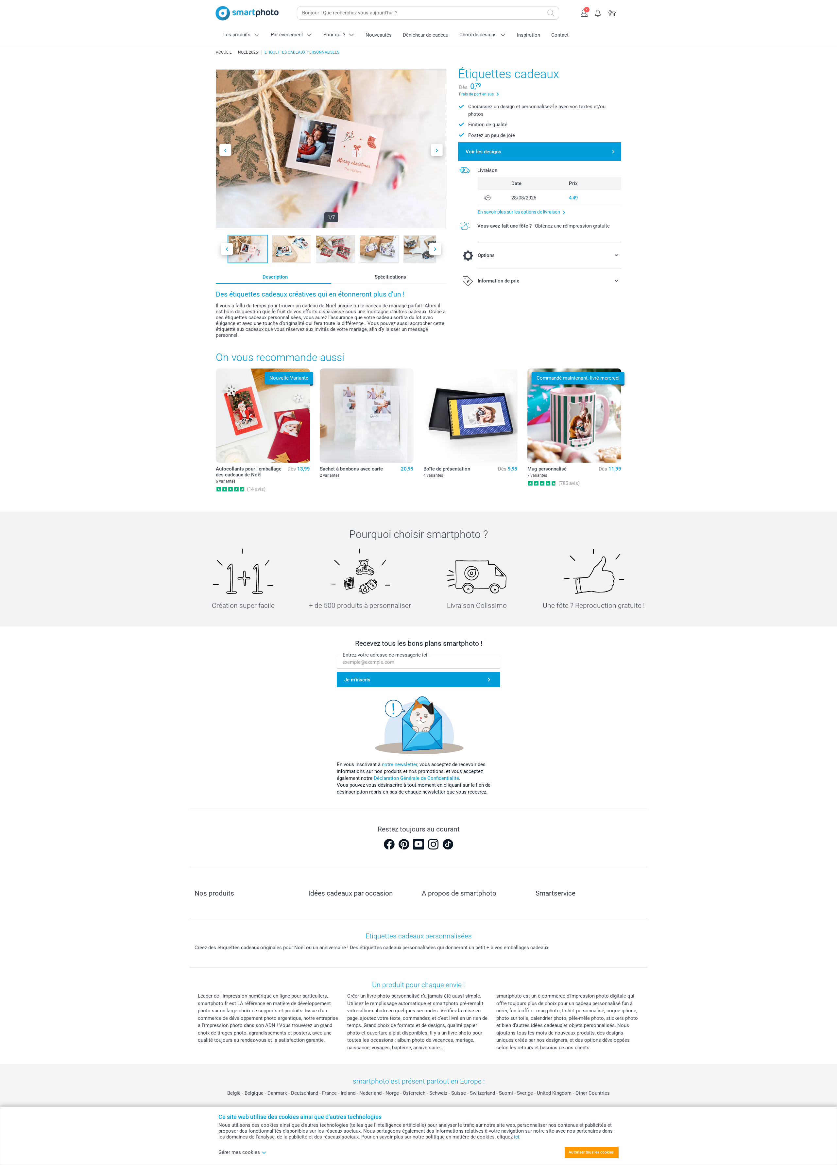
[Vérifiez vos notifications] (598, 12)
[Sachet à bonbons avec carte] (367, 415)
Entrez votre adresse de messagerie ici (385, 655)
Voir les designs (483, 152)
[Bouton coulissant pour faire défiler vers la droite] (437, 150)
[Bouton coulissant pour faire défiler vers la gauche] (225, 150)
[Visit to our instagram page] (433, 844)
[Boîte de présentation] (470, 415)
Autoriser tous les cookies (591, 1152)
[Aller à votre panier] (612, 12)
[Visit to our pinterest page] (404, 844)
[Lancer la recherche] (551, 13)
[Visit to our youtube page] (418, 844)
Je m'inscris (357, 680)
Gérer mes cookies (239, 1152)
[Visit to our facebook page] (389, 844)
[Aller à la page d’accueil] (247, 13)
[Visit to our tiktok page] (448, 844)
